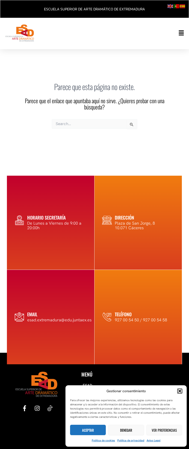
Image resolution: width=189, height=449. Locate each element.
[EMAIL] (19, 317)
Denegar (126, 430)
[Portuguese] (177, 6)
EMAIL (32, 314)
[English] (171, 6)
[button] (179, 391)
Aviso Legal (153, 440)
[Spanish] (183, 6)
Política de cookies (103, 440)
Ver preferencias (164, 430)
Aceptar (88, 430)
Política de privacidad (130, 440)
